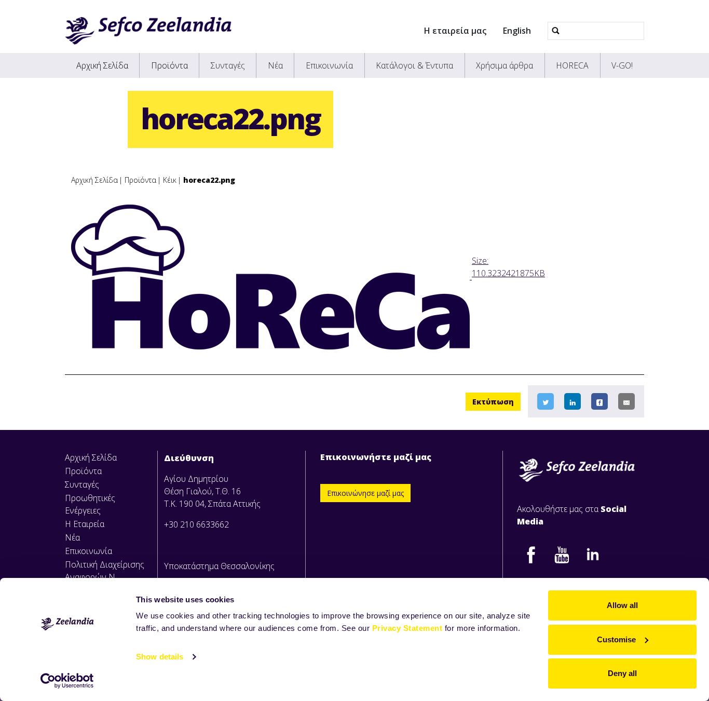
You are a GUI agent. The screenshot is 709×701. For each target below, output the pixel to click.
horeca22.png (209, 180)
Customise (616, 639)
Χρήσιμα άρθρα (504, 65)
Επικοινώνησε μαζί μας (365, 493)
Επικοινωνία (329, 65)
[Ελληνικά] (148, 31)
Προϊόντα (169, 65)
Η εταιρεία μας (455, 30)
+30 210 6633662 (196, 524)
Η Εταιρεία (84, 524)
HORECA (572, 65)
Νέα (275, 65)
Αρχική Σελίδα (102, 65)
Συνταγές (228, 65)
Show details (159, 656)
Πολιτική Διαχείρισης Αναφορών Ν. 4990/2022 (104, 577)
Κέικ (169, 180)
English (517, 30)
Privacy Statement (407, 628)
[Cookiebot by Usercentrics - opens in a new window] (67, 681)
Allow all (622, 605)
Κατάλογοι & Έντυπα (414, 65)
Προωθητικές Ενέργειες (90, 504)
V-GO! (622, 65)
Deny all (622, 673)
